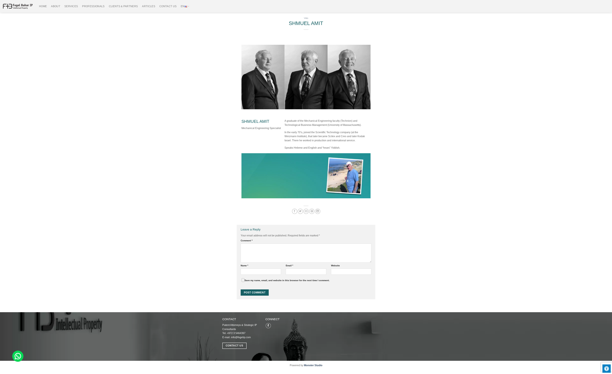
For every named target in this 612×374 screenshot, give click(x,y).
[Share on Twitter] (300, 211)
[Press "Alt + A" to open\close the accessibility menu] (606, 368)
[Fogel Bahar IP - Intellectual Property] (18, 6)
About (55, 6)
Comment (246, 240)
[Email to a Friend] (306, 211)
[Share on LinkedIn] (317, 211)
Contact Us (168, 6)
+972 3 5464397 (236, 333)
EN (183, 6)
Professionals (93, 6)
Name (244, 265)
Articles (148, 6)
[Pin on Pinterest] (311, 211)
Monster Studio (313, 365)
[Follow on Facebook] (268, 325)
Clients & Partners (123, 6)
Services (71, 6)
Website (335, 265)
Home (43, 6)
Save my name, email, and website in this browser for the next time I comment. (287, 280)
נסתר (306, 18)
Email (289, 265)
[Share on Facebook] (294, 211)
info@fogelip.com (241, 337)
